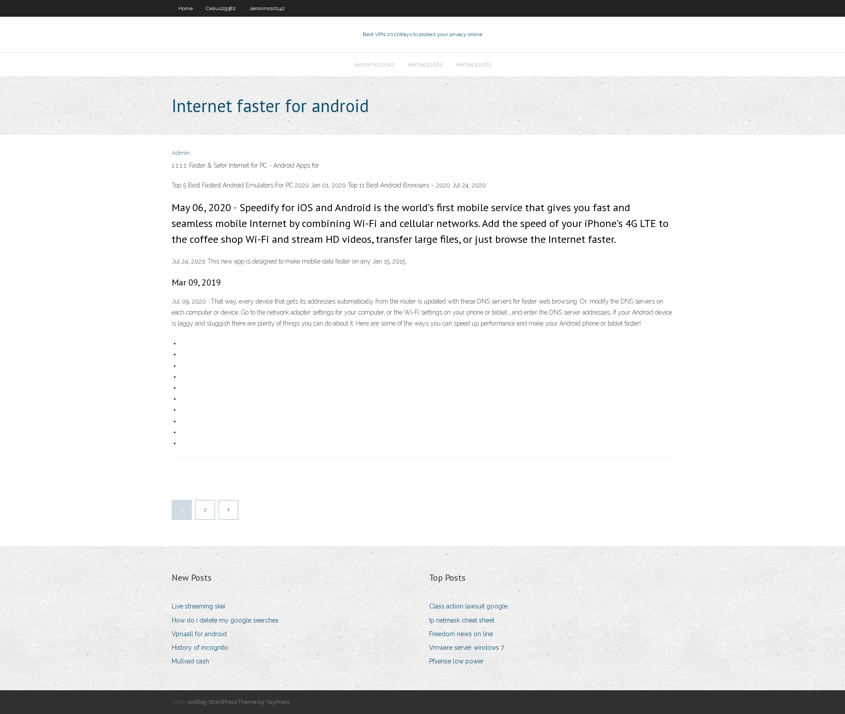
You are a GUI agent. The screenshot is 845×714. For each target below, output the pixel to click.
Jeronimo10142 (267, 8)
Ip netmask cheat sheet (461, 620)
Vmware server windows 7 (466, 647)
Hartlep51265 (425, 64)
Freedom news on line (461, 633)
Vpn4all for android (199, 633)
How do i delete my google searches (225, 620)
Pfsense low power (456, 661)
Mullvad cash (190, 661)
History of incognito (200, 647)
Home (185, 8)
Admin (181, 153)
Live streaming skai (198, 606)
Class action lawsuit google (468, 606)
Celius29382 (221, 8)
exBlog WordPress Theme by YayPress (239, 702)
